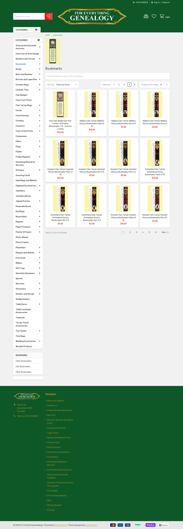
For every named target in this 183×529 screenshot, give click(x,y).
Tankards (20, 317)
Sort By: (51, 84)
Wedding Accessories (26, 341)
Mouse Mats (21, 216)
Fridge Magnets (23, 157)
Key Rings (20, 211)
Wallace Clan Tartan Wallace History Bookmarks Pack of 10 (91, 123)
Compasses (21, 136)
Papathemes (91, 525)
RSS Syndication (54, 505)
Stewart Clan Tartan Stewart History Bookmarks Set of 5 (155, 216)
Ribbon (19, 263)
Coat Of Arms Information (58, 452)
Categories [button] (22, 30)
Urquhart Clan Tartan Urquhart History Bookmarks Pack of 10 (60, 172)
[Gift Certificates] (146, 16)
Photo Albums (22, 237)
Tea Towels (21, 331)
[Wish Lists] (154, 16)
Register (166, 2)
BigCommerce (60, 525)
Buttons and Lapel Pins (26, 79)
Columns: (106, 84)
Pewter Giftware (23, 232)
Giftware (20, 170)
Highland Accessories (26, 185)
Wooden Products (24, 346)
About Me (51, 415)
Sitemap (51, 510)
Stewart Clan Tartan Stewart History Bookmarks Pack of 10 (123, 217)
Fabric (18, 141)
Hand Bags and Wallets (26, 180)
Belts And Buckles (24, 74)
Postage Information (56, 428)
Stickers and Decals (25, 294)
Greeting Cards (23, 175)
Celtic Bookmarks (24, 361)
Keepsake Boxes (23, 206)
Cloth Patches (22, 115)
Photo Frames (22, 242)
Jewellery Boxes (23, 196)
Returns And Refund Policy (59, 437)
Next (164, 232)
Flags (18, 146)
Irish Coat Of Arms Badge (27, 53)
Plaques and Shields (25, 252)
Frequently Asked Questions (59, 410)
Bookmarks (21, 64)
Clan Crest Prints (24, 100)
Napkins (19, 221)
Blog (49, 500)
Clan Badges (21, 95)
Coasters (20, 126)
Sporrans (20, 283)
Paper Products (23, 227)
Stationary (21, 288)
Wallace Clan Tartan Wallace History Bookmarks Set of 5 (123, 122)
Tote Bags (20, 336)
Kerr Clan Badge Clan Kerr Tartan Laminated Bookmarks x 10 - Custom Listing (60, 124)
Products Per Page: (150, 84)
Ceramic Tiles (22, 89)
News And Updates (55, 400)
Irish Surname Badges (56, 495)
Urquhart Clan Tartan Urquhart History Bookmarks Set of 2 (123, 170)
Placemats (21, 247)
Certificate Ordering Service (59, 469)
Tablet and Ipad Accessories (23, 311)
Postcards (20, 258)
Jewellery (20, 190)
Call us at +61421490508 (27, 416)
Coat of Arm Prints (24, 131)
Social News (52, 456)
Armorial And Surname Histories (26, 47)
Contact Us (52, 405)
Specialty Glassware (25, 273)
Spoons (19, 278)
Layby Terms (52, 432)
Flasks (19, 151)
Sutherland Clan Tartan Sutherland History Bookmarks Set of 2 (92, 217)
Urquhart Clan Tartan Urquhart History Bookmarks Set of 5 (92, 170)
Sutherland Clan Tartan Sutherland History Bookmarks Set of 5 (60, 217)
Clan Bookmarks (23, 366)
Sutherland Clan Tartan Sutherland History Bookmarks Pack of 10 (155, 172)
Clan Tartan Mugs (24, 105)
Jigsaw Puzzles (23, 201)
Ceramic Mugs (22, 84)
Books (18, 69)
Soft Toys (20, 268)
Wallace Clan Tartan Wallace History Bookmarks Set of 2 (155, 122)
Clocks (19, 110)
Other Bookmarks (23, 372)
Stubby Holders (23, 299)
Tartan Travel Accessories (22, 324)
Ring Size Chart (54, 447)
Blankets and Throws (25, 58)
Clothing (20, 120)
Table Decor (21, 304)
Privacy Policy (53, 442)
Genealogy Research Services (25, 163)
